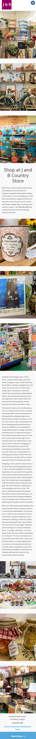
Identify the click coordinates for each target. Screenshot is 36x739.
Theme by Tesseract (17, 736)
